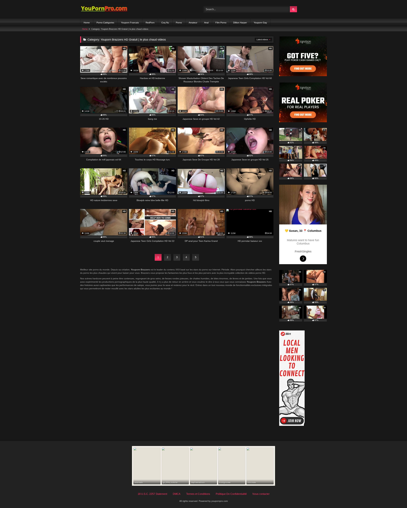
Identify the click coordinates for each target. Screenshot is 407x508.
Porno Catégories (105, 22)
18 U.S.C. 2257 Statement (152, 494)
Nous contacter (260, 494)
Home (87, 22)
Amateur (193, 22)
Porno (179, 22)
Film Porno (220, 22)
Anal (206, 22)
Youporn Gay (260, 22)
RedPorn (150, 22)
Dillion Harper (240, 22)
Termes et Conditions (198, 494)
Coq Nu (165, 22)
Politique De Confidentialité (231, 494)
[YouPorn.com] (104, 9)
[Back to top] (397, 498)
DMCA (176, 494)
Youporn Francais (130, 22)
